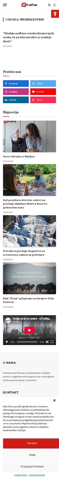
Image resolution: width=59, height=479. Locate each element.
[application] (29, 330)
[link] (55, 14)
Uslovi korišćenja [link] (37, 475)
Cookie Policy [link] (20, 475)
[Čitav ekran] (52, 341)
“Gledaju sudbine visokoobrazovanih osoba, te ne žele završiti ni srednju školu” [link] (28, 37)
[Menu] (5, 5)
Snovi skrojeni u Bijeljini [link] (19, 156)
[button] (54, 400)
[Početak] (6, 341)
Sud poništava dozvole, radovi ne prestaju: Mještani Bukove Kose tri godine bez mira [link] (25, 203)
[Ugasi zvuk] (47, 341)
